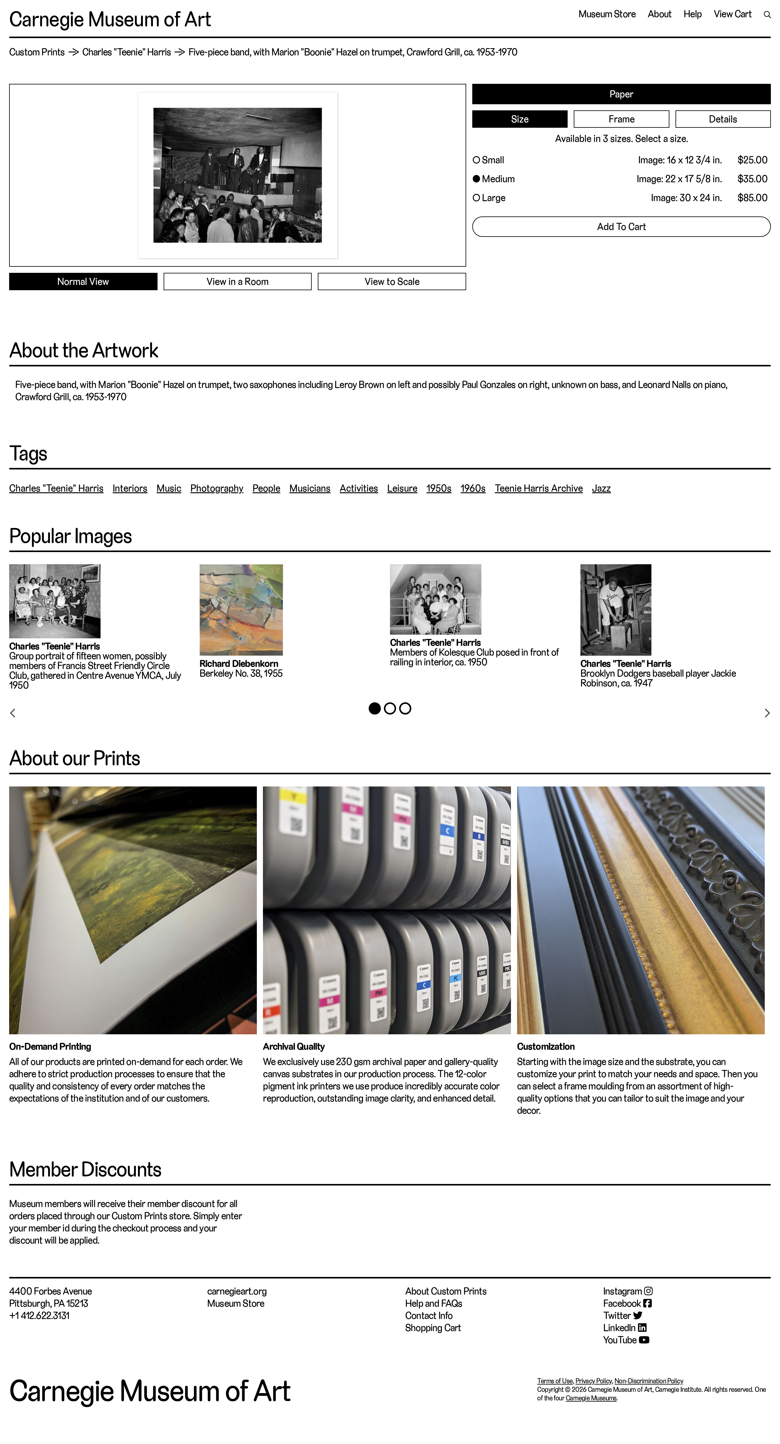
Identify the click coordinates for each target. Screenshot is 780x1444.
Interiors (130, 488)
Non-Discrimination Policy (649, 1381)
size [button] (520, 119)
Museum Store (607, 14)
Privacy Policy (594, 1381)
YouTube (619, 1340)
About (660, 14)
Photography (216, 488)
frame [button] (622, 119)
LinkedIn (619, 1328)
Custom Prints (37, 52)
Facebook (622, 1303)
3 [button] (405, 708)
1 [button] (375, 708)
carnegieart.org (237, 1291)
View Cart (733, 14)
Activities (359, 488)
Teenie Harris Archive (539, 488)
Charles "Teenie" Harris (126, 52)
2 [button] (390, 708)
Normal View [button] (83, 282)
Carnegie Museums (591, 1398)
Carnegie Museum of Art (110, 19)
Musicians (310, 488)
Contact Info (428, 1316)
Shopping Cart (433, 1328)
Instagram (622, 1291)
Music (169, 488)
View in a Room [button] (238, 282)
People (266, 488)
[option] (104, 630)
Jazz (601, 488)
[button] (621, 160)
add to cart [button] (621, 227)
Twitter (617, 1316)
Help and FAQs (434, 1303)
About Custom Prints (446, 1291)
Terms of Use (555, 1381)
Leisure (402, 488)
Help (693, 14)
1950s (439, 488)
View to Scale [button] (392, 282)
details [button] (723, 119)
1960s (473, 488)
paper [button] (621, 94)
